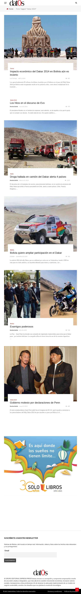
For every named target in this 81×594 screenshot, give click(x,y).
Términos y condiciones (55, 591)
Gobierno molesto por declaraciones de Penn (35, 402)
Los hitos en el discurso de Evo (27, 103)
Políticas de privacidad (71, 591)
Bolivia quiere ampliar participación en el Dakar (36, 252)
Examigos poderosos (21, 326)
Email (7, 551)
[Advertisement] (40, 516)
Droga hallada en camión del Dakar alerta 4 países (38, 176)
